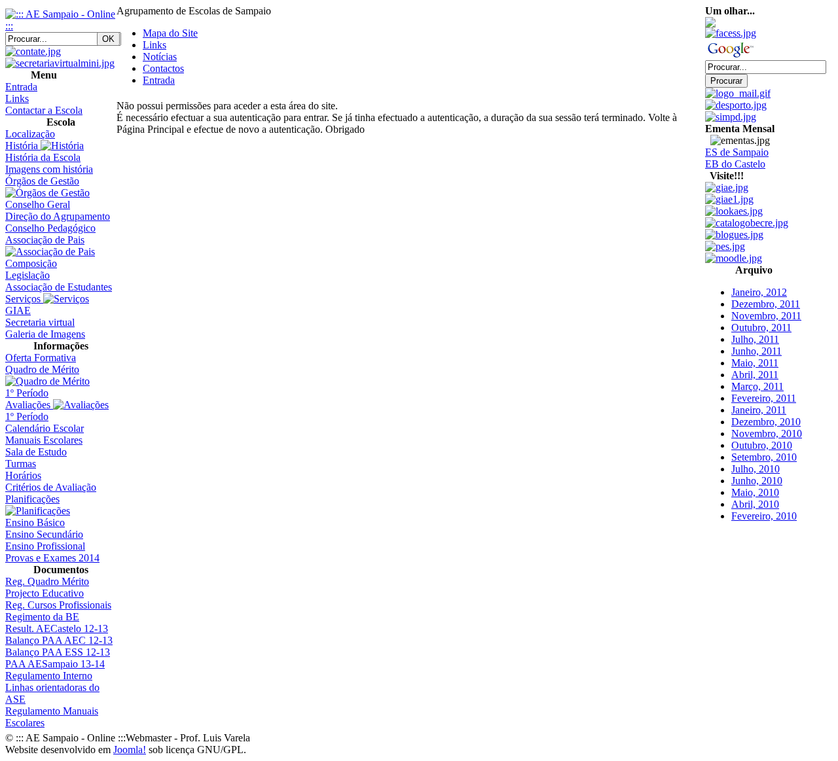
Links (154, 44)
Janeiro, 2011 (758, 399)
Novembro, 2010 (766, 423)
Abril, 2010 (755, 493)
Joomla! (129, 749)
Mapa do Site (170, 33)
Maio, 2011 (754, 352)
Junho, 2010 (756, 470)
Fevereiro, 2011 (763, 387)
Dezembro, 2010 (766, 411)
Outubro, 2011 (761, 317)
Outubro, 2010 (761, 434)
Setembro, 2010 (764, 446)
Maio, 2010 (755, 481)
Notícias (160, 56)
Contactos (163, 68)
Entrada (159, 80)
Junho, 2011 (756, 340)
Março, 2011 (757, 375)
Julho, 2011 (755, 328)
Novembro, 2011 (766, 305)
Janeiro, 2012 (759, 281)
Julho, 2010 (755, 458)
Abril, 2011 (754, 364)
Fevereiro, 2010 (764, 505)
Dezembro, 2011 (765, 293)
